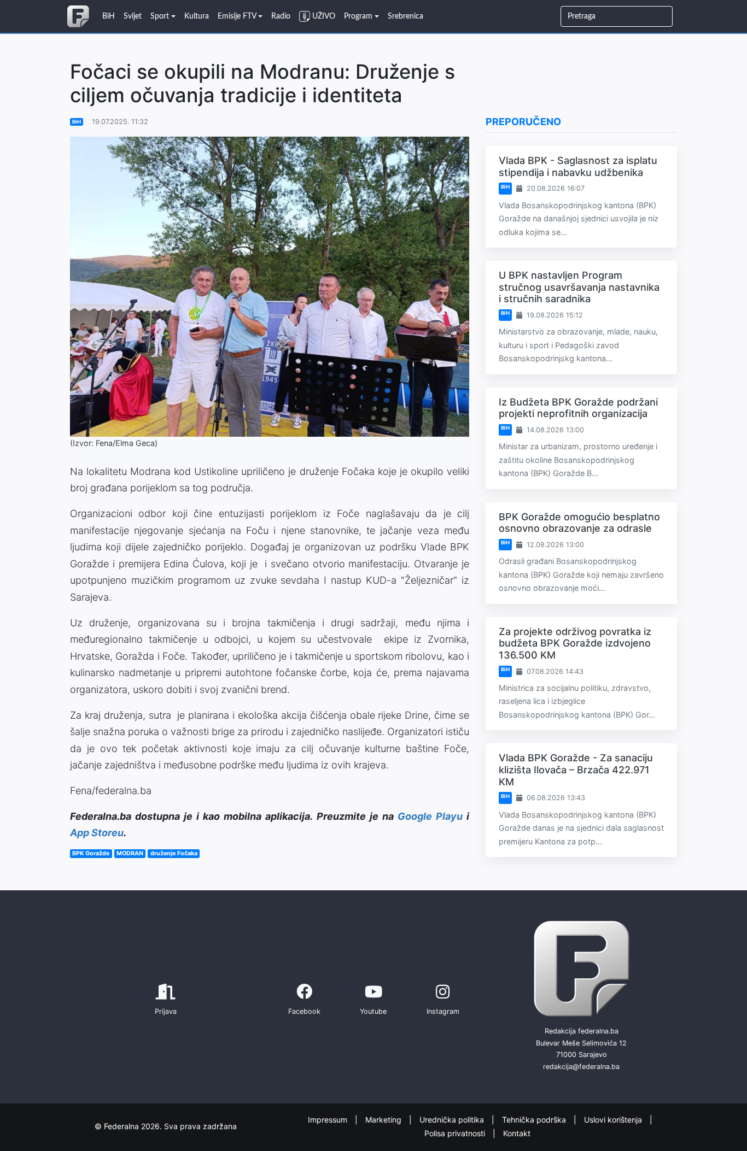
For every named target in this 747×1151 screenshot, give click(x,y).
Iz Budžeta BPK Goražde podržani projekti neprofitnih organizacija (578, 408)
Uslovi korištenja (614, 1119)
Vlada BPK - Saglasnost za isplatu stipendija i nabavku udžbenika (578, 166)
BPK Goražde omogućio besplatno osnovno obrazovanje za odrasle (579, 523)
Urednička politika (452, 1119)
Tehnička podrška (535, 1119)
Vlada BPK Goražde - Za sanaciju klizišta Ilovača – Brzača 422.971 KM (576, 769)
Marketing (384, 1119)
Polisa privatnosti (455, 1132)
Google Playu (430, 816)
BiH (76, 122)
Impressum (328, 1119)
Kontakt (516, 1132)
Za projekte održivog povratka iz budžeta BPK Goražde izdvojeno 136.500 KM (575, 643)
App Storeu (97, 832)
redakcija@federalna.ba (581, 1066)
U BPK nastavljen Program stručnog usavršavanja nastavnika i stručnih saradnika (579, 286)
